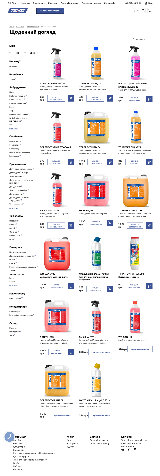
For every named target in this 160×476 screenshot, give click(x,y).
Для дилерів (39, 3)
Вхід (69, 440)
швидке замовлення (56, 98)
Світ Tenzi (12, 3)
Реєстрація (72, 443)
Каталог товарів (51, 10)
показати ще (13, 128)
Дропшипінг (110, 3)
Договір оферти (21, 456)
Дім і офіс (20, 26)
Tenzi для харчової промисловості (30, 459)
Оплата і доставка (69, 3)
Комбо (16, 463)
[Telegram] (122, 450)
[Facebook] (129, 449)
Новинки (17, 469)
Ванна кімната (33, 26)
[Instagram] (135, 449)
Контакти (53, 3)
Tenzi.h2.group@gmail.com (134, 440)
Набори (17, 466)
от (10, 52)
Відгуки (70, 446)
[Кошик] (149, 11)
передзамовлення (101, 352)
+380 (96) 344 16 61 (132, 3)
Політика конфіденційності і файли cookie (34, 453)
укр (136, 10)
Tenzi (11, 26)
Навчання (25, 3)
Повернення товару (91, 3)
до (25, 52)
